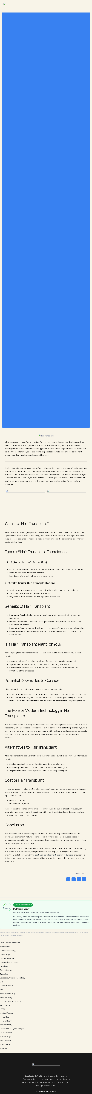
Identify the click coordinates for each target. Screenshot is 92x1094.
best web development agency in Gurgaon (54, 855)
